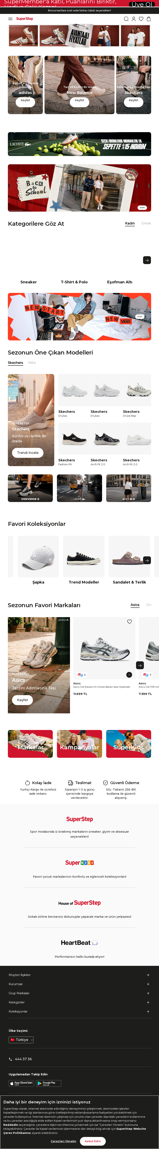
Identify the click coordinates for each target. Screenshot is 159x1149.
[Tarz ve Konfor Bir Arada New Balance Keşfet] (79, 113)
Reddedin (10, 1124)
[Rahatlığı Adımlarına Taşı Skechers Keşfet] (133, 113)
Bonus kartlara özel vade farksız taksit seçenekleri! (79, 7)
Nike (32, 363)
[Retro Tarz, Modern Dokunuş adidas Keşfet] (25, 113)
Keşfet (25, 100)
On (148, 605)
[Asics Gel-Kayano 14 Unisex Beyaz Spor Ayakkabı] (104, 648)
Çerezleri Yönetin (63, 1141)
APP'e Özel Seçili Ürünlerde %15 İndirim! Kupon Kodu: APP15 (79, 10)
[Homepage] (24, 19)
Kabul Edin (93, 1141)
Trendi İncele (28, 453)
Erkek (146, 223)
